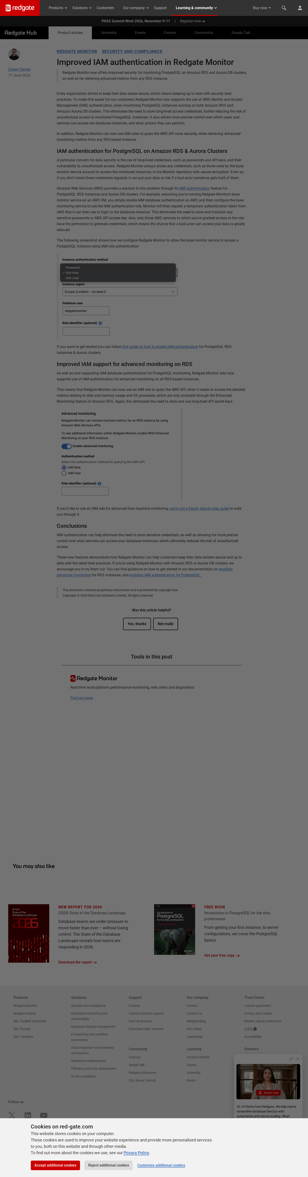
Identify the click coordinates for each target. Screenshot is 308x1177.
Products (56, 8)
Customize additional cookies (161, 1165)
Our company (134, 8)
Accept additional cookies (55, 1165)
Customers (105, 8)
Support (160, 8)
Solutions (80, 8)
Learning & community (194, 8)
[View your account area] (300, 8)
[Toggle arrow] (269, 8)
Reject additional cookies (108, 1165)
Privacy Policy (136, 1152)
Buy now (260, 8)
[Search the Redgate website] (284, 8)
